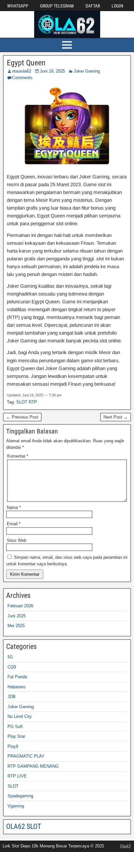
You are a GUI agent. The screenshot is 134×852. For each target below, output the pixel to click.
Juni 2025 (16, 615)
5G (10, 656)
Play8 (12, 746)
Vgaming (15, 806)
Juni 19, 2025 (52, 71)
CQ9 (11, 667)
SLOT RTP (26, 402)
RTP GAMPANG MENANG (33, 766)
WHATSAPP (17, 5)
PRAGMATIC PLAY (26, 756)
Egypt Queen (26, 62)
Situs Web (16, 540)
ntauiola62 (21, 71)
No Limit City (19, 716)
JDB (11, 696)
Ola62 (125, 846)
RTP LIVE (17, 776)
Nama (14, 507)
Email (13, 523)
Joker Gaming (87, 71)
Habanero (16, 686)
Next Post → (115, 417)
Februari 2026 (20, 605)
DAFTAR (93, 5)
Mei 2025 (16, 625)
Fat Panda (17, 676)
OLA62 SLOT (23, 826)
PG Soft (15, 726)
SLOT (13, 786)
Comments (22, 77)
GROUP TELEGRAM (57, 5)
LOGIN (117, 5)
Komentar (17, 456)
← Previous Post (22, 417)
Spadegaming (20, 795)
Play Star (16, 736)
